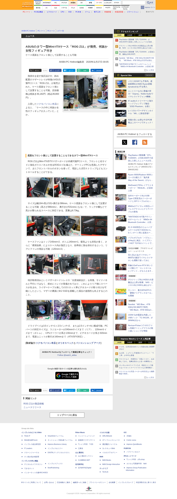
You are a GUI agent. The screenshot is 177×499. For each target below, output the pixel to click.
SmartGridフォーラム (56, 436)
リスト (45, 70)
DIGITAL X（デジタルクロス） (59, 453)
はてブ (71, 70)
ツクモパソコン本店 (47, 104)
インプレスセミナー (55, 448)
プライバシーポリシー (97, 482)
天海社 (129, 436)
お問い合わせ (49, 482)
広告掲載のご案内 (63, 482)
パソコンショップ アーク (88, 343)
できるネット (29, 468)
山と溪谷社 (79, 453)
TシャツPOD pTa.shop (136, 459)
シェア (57, 70)
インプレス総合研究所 (32, 444)
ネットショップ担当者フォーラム (60, 440)
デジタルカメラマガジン (33, 464)
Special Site (126, 75)
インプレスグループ (125, 482)
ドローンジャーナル (31, 453)
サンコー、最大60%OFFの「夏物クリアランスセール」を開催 (140, 293)
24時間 (129, 35)
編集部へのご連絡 (79, 482)
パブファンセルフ (133, 452)
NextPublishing (53, 468)
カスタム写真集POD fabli (137, 464)
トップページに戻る (67, 415)
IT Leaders (28, 448)
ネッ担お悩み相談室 (31, 457)
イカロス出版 (105, 432)
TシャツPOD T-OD (85, 444)
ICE (125, 432)
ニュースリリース (32, 407)
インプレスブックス (55, 464)
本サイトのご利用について (31, 482)
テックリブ (104, 468)
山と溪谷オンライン (85, 456)
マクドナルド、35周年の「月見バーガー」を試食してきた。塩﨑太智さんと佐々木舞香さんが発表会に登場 (136, 361)
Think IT (27, 436)
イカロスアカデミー (109, 453)
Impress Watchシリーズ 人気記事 (136, 339)
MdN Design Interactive (111, 464)
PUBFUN (127, 448)
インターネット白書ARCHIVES (36, 473)
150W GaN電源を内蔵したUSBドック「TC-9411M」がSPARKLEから (140, 317)
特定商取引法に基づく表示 (146, 482)
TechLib (105, 472)
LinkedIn (98, 70)
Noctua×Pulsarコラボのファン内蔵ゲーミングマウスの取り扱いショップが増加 (140, 328)
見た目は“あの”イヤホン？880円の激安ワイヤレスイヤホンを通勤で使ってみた (140, 257)
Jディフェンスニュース (111, 440)
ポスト (37, 70)
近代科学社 (79, 464)
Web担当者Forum (30, 440)
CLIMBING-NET (84, 460)
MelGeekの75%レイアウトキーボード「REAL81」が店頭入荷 (140, 188)
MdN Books (106, 460)
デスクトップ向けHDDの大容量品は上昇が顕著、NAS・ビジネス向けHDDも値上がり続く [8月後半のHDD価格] (137, 48)
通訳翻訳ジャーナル (109, 444)
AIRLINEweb (107, 436)
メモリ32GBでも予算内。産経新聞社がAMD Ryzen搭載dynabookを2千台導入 (140, 84)
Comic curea (131, 440)
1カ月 (150, 35)
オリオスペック (65, 343)
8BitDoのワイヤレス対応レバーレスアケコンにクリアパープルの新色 (140, 209)
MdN (101, 457)
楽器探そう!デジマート (86, 440)
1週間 (140, 35)
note (84, 70)
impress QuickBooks (134, 444)
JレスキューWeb (108, 448)
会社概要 (112, 482)
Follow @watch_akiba (67, 355)
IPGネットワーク (130, 456)
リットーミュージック (86, 436)
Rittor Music (80, 432)
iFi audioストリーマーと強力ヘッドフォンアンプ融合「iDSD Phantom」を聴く (140, 103)
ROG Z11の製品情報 (34, 403)
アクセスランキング (129, 31)
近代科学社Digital (84, 468)
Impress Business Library (57, 444)
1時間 (119, 35)
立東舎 (80, 448)
